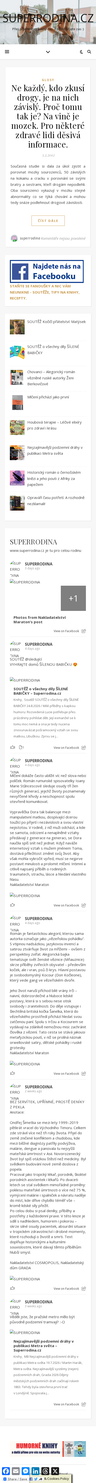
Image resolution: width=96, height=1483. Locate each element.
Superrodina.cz (48, 17)
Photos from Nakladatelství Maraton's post (40, 619)
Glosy (48, 80)
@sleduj (32, 659)
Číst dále (48, 220)
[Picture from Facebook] (22, 598)
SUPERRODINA (33, 541)
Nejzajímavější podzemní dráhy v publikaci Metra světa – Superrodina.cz (44, 1346)
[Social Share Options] (83, 631)
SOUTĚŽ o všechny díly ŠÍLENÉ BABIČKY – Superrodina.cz (41, 691)
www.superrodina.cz (27, 550)
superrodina (30, 238)
